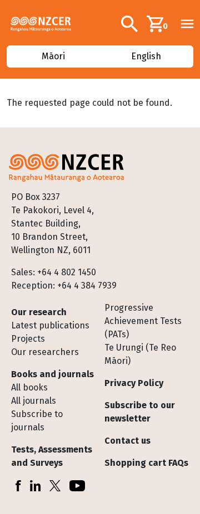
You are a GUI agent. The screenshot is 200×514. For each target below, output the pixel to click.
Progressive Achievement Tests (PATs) (143, 321)
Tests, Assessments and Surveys (51, 456)
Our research (39, 312)
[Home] (45, 24)
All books (29, 387)
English (146, 56)
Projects (28, 338)
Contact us (127, 440)
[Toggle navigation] (187, 24)
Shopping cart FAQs (146, 463)
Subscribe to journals (37, 421)
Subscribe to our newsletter (139, 412)
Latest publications (50, 325)
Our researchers (45, 352)
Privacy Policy (133, 383)
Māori (54, 56)
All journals (33, 400)
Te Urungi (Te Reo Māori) (140, 354)
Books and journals (52, 374)
